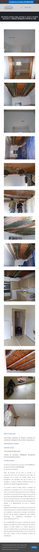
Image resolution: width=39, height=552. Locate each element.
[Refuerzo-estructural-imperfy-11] (19, 159)
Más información (22, 549)
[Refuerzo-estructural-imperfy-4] (19, 345)
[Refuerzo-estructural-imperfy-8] (19, 239)
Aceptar (34, 547)
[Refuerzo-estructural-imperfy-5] (19, 186)
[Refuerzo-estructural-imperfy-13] (19, 105)
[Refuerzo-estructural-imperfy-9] (19, 266)
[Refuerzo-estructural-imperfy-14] (19, 78)
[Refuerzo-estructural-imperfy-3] (19, 372)
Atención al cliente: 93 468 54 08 (22, 2)
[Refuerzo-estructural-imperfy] (19, 426)
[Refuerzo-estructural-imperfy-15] (19, 52)
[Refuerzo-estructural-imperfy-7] (19, 212)
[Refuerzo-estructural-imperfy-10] (19, 301)
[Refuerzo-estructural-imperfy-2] (19, 399)
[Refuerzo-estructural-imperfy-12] (19, 132)
